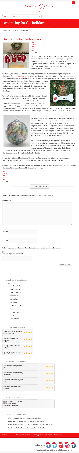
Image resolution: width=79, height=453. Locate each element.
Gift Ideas (13, 302)
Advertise (58, 435)
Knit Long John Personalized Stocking (27, 418)
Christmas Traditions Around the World (30, 421)
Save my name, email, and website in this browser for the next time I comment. (32, 248)
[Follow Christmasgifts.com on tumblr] (74, 445)
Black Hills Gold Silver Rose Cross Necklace (12, 333)
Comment (6, 201)
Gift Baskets (14, 299)
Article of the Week (16, 286)
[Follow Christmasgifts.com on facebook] (48, 445)
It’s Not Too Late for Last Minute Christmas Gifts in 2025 (12, 404)
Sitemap (48, 435)
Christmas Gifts (15, 292)
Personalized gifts (21, 76)
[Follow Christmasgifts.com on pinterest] (61, 445)
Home (5, 16)
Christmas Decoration (17, 289)
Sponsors (13, 315)
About (11, 435)
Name (5, 231)
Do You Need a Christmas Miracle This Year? (37, 425)
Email (5, 241)
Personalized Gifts (16, 312)
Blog (9, 30)
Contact (4, 435)
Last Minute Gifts (16, 306)
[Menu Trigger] (73, 2)
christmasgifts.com (50, 450)
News (12, 309)
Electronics (14, 296)
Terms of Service (23, 435)
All (9, 283)
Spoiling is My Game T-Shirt (13, 353)
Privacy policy (37, 435)
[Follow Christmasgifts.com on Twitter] (55, 445)
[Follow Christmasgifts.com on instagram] (67, 445)
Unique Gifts (14, 319)
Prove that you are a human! (12, 254)
